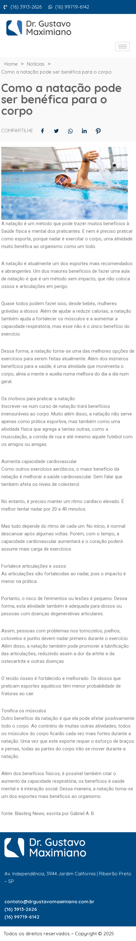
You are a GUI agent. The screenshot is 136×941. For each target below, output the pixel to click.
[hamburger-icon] (122, 46)
